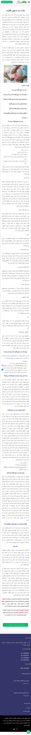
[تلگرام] (1, 369)
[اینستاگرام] (1, 365)
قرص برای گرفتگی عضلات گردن (21, 681)
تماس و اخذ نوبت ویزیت (7, 2)
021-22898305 (25, 653)
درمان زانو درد (26, 711)
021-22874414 (25, 656)
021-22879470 (25, 660)
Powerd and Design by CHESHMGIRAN (15, 733)
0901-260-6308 (24, 668)
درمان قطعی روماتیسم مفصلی (21, 693)
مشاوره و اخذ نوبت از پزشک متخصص (16, 625)
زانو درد (28, 708)
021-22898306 (25, 658)
